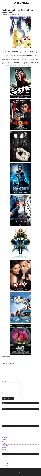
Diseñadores (4, 435)
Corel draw (4, 433)
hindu (13, 357)
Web (3, 392)
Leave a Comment (15, 14)
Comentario (4, 369)
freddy (3, 456)
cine (11, 357)
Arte (3, 428)
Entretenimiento (5, 437)
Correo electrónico (6, 387)
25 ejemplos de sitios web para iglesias (13, 456)
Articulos (3, 431)
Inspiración (8, 356)
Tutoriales (4, 449)
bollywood (8, 357)
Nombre (4, 381)
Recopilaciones (5, 445)
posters (18, 357)
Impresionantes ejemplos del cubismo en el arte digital (16, 461)
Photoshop (4, 443)
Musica (3, 441)
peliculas (15, 357)
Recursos (4, 447)
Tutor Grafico (20, 2)
